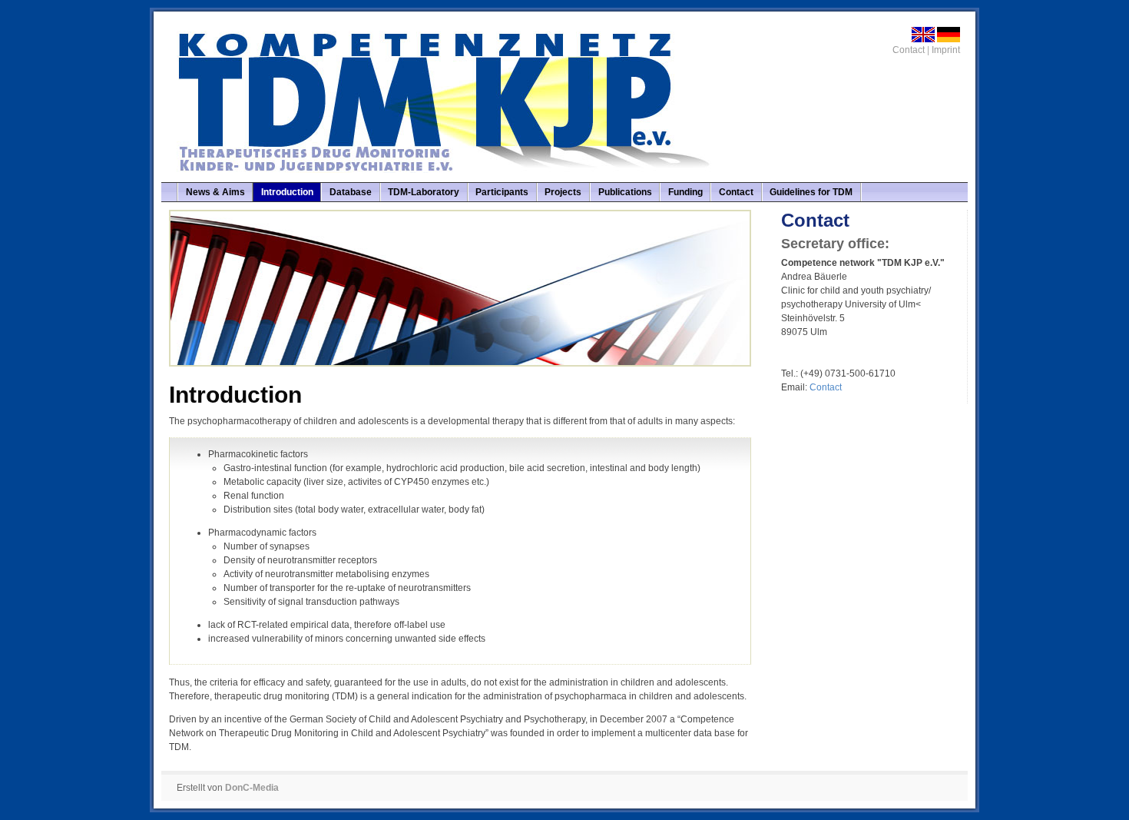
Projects (563, 192)
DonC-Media (252, 787)
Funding (685, 192)
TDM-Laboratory (423, 192)
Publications (625, 192)
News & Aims (215, 192)
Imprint (946, 50)
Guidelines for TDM (811, 192)
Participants (501, 192)
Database (350, 192)
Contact (908, 50)
